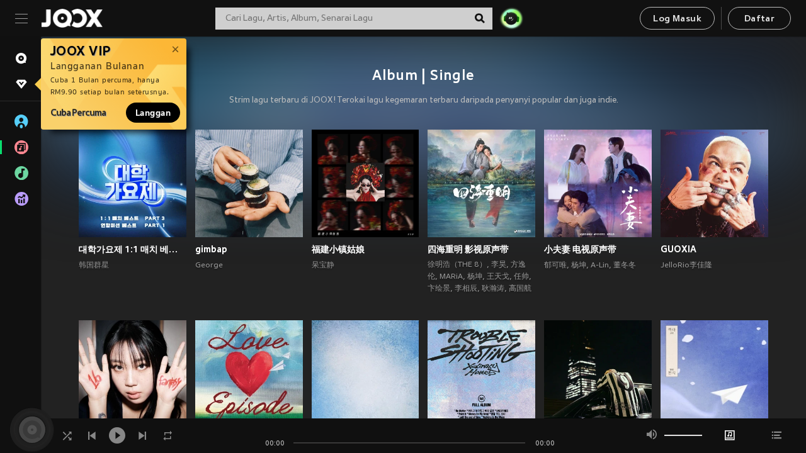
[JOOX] (71, 18)
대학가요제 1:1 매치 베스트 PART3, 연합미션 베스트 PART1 (132, 249)
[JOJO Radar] (511, 18)
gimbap (211, 249)
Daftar (759, 19)
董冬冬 (624, 265)
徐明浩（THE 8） (457, 264)
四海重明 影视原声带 (468, 249)
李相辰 (466, 288)
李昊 (498, 264)
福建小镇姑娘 (338, 249)
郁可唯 (555, 265)
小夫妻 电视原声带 (580, 249)
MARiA (451, 276)
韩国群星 (94, 265)
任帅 (521, 276)
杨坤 (474, 276)
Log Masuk (677, 19)
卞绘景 (439, 288)
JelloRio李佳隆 (686, 265)
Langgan (153, 113)
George (209, 265)
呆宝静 (323, 265)
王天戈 (498, 276)
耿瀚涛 (493, 288)
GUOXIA (678, 249)
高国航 (520, 288)
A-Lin (600, 265)
